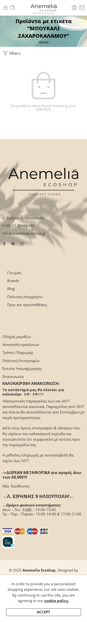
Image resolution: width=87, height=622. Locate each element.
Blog (11, 288)
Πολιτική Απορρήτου (25, 297)
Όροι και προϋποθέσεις (27, 304)
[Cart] (82, 8)
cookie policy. (56, 600)
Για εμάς (14, 273)
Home (43, 42)
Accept (43, 612)
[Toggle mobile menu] (5, 8)
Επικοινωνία (12, 376)
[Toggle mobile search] (12, 7)
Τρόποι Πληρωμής (17, 352)
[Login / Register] (74, 8)
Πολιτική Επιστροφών (21, 360)
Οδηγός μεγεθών (16, 336)
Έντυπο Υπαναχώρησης (22, 368)
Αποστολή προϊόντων (20, 344)
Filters (14, 53)
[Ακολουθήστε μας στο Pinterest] (13, 244)
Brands (13, 280)
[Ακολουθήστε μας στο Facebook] (4, 244)
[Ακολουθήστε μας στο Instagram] (22, 244)
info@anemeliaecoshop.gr (24, 233)
